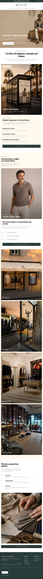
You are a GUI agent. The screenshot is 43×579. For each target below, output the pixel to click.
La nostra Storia (19, 43)
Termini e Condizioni (37, 558)
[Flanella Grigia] (21, 4)
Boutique (11, 8)
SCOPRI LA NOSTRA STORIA (21, 546)
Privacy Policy (36, 560)
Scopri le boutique (8, 43)
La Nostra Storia (18, 8)
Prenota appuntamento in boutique (21, 244)
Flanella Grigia (6, 575)
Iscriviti (19, 563)
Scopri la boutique (21, 146)
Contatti (32, 8)
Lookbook (26, 8)
